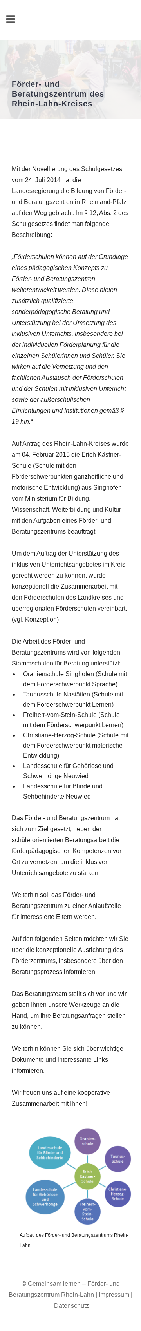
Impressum (114, 1294)
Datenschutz (71, 1305)
